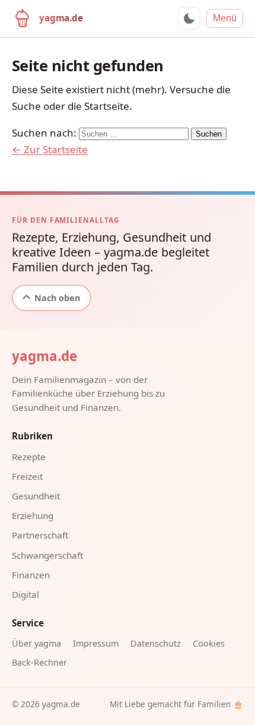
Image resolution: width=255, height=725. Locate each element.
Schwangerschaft (47, 555)
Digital (25, 594)
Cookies (209, 643)
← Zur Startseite (50, 149)
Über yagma (36, 643)
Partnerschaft (40, 535)
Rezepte (29, 457)
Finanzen (31, 575)
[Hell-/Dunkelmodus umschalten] (189, 18)
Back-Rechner (39, 662)
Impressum (96, 643)
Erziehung (32, 515)
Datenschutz (155, 643)
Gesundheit (36, 496)
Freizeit (27, 476)
